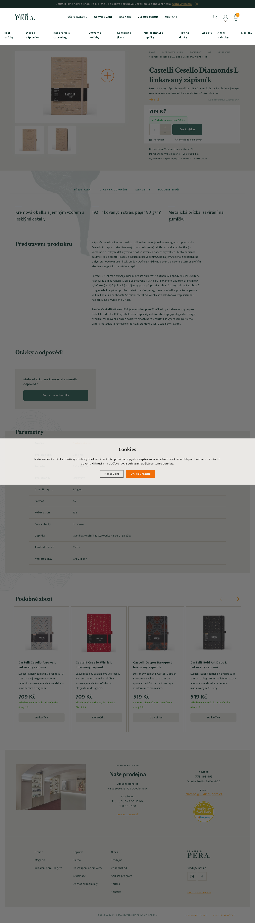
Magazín (125, 17)
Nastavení (111, 473)
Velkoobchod (148, 17)
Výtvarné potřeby (95, 35)
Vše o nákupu (78, 17)
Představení (82, 190)
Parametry (142, 190)
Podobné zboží (168, 190)
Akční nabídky (223, 35)
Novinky (246, 32)
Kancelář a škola (124, 35)
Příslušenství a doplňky (153, 35)
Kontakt (171, 17)
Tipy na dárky (184, 35)
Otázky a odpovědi (113, 190)
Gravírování (103, 17)
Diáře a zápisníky (32, 35)
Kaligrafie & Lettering (62, 35)
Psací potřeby (8, 35)
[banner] (25, 17)
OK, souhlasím (140, 473)
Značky (207, 32)
